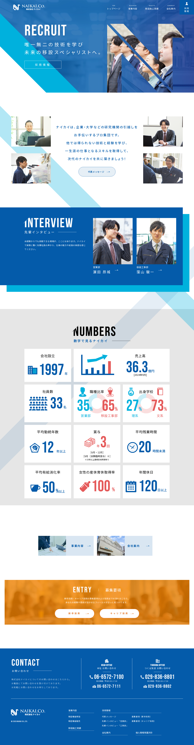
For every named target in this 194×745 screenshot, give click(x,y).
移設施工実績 (74, 728)
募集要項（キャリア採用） (144, 721)
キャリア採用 (119, 613)
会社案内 (106, 733)
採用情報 (106, 710)
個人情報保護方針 (144, 733)
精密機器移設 (74, 716)
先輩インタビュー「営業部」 (115, 721)
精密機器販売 (74, 721)
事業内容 (72, 710)
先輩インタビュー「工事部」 (115, 725)
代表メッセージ (96, 171)
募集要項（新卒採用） (142, 716)
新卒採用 (74, 613)
